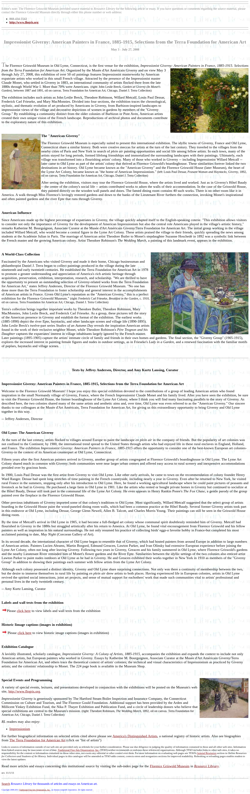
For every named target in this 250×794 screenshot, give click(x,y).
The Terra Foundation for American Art (37, 740)
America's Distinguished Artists (134, 736)
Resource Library (206, 766)
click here (24, 611)
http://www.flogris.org (24, 691)
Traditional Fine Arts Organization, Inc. (78, 750)
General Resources (206, 753)
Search (6, 783)
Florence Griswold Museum (169, 766)
